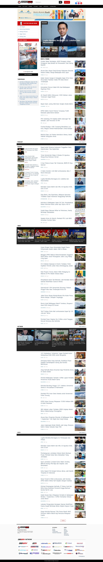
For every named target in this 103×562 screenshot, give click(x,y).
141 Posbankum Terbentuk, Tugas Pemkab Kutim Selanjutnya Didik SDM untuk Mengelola (56, 354)
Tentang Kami (55, 531)
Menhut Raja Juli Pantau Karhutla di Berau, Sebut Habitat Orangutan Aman (56, 135)
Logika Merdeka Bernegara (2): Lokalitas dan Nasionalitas (55, 180)
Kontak (53, 529)
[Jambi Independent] (23, 546)
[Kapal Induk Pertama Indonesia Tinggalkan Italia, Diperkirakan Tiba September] (80, 149)
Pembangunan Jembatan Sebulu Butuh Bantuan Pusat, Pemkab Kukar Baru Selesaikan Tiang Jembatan (56, 455)
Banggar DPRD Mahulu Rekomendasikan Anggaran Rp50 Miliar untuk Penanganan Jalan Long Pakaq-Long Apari (57, 256)
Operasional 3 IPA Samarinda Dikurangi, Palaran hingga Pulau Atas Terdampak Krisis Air (56, 289)
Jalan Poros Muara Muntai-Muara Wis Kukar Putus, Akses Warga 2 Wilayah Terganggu (28, 97)
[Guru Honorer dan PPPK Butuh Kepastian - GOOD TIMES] (43, 233)
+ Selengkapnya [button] (81, 556)
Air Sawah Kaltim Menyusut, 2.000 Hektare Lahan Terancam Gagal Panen (56, 96)
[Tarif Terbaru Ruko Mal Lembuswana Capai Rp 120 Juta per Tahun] (80, 313)
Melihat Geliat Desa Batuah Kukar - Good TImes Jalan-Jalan (26, 240)
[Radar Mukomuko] (23, 553)
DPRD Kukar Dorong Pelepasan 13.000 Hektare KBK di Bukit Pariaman (57, 402)
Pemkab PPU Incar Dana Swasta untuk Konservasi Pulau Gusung (57, 394)
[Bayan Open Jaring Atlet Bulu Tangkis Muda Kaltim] (80, 105)
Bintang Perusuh (23, 31)
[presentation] (85, 339)
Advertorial (46, 6)
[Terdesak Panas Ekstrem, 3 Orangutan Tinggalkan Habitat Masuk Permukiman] (21, 167)
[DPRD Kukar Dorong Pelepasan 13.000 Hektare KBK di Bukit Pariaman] (80, 403)
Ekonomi (30, 6)
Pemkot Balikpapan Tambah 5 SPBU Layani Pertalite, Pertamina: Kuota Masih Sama (57, 379)
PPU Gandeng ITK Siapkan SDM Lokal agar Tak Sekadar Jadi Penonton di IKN (56, 120)
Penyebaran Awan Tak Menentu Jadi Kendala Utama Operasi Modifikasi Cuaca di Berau (57, 281)
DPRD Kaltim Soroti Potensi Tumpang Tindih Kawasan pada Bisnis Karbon (55, 112)
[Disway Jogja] (45, 550)
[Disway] (23, 543)
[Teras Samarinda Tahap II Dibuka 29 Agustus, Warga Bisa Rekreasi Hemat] (80, 157)
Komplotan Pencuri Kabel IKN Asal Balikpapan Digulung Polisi (55, 88)
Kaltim (25, 6)
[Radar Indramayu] (68, 543)
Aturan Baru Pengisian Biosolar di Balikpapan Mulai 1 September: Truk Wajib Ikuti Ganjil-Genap (57, 418)
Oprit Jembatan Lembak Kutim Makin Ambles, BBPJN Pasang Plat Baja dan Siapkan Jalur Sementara (55, 464)
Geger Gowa (22, 34)
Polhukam (36, 6)
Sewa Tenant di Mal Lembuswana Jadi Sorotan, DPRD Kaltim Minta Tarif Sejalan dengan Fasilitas (31, 158)
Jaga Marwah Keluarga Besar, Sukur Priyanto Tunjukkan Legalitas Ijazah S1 (25, 343)
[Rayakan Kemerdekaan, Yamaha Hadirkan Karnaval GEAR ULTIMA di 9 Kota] (77, 335)
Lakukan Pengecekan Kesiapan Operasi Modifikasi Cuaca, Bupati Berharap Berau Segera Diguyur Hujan (57, 505)
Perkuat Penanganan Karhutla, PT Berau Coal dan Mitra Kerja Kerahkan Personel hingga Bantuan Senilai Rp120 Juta (56, 488)
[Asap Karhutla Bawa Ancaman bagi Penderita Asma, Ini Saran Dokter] (80, 372)
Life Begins (21, 27)
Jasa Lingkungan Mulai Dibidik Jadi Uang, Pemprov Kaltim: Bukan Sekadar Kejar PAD (57, 426)
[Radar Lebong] (45, 553)
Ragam (40, 6)
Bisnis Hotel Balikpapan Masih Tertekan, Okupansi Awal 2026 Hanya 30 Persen (56, 304)
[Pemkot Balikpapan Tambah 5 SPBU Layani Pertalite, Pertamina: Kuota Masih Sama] (80, 380)
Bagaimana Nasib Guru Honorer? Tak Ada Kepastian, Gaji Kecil (77, 240)
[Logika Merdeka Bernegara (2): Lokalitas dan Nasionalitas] (80, 181)
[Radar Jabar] (57, 550)
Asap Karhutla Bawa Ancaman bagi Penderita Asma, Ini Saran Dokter (57, 371)
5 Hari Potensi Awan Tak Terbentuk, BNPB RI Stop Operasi (57, 164)
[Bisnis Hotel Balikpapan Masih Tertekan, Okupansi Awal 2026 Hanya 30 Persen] (80, 305)
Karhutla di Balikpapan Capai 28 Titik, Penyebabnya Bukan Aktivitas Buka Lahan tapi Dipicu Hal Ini (27, 83)
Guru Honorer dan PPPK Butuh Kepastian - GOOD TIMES (42, 240)
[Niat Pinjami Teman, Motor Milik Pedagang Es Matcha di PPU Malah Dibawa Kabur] (80, 274)
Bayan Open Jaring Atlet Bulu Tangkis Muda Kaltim (57, 104)
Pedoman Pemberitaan (56, 532)
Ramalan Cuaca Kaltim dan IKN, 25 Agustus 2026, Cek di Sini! (56, 447)
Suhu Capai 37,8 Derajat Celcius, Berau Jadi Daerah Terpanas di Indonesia (57, 472)
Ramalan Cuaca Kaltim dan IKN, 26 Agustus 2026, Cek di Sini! (27, 87)
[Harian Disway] (34, 543)
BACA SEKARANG (28, 74)
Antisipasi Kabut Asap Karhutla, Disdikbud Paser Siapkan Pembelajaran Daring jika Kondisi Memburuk (56, 362)
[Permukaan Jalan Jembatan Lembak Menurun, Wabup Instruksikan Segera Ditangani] (21, 183)
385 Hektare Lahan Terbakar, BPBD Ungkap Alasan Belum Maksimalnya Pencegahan (57, 410)
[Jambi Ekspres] (34, 546)
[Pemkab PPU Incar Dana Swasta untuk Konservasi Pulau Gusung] (80, 395)
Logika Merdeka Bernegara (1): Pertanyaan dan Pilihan (31, 149)
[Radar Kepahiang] (68, 550)
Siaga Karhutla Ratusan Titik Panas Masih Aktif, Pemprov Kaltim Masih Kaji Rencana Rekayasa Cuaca (56, 513)
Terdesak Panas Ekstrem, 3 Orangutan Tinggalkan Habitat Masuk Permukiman (32, 166)
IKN (23, 6)
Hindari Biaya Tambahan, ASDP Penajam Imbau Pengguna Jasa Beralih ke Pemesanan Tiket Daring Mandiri (57, 63)
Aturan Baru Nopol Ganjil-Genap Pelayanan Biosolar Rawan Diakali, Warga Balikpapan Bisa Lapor (57, 72)
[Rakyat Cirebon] (79, 543)
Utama (19, 6)
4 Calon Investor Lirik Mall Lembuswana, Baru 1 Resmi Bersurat (56, 172)
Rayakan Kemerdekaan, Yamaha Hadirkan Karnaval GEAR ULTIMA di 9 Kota (77, 343)
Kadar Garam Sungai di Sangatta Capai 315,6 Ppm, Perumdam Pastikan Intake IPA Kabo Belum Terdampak (57, 80)
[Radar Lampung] (57, 546)
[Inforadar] (45, 546)
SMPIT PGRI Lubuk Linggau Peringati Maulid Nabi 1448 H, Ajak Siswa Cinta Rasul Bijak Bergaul (59, 344)
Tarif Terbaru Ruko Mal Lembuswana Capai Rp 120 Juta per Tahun (57, 312)
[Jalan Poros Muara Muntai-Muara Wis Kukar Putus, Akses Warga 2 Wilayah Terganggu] (80, 297)
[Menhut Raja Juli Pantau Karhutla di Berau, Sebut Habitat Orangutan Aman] (80, 136)
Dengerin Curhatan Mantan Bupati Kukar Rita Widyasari (60, 240)
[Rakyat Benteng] (68, 553)
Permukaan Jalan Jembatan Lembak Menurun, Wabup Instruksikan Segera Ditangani (32, 182)
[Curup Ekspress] (79, 550)
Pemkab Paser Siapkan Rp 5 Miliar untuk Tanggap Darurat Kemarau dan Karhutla (57, 320)
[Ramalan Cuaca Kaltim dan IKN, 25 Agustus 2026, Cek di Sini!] (80, 447)
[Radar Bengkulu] (34, 553)
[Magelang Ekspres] (79, 546)
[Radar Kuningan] (23, 550)
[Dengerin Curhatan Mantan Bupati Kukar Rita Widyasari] (60, 233)
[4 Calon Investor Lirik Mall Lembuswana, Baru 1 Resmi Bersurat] (80, 173)
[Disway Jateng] (68, 546)
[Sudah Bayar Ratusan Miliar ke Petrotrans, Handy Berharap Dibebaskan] (80, 212)
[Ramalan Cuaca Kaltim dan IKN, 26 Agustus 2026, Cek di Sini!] (80, 189)
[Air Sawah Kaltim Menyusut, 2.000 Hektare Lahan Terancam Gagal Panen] (80, 97)
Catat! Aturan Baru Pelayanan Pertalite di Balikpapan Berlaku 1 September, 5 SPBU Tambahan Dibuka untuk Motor (57, 497)
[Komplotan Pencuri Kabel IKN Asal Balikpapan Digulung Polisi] (80, 89)
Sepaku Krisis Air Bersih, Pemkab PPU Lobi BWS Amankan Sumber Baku (27, 92)
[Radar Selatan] (79, 553)
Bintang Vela (22, 36)
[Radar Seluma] (57, 553)
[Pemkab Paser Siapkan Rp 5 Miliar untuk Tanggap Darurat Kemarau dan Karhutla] (80, 321)
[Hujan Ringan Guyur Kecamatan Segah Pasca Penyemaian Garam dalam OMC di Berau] (80, 249)
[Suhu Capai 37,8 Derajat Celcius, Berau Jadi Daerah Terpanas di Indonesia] (80, 473)
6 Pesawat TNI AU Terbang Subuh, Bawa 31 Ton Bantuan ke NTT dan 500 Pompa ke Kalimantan (32, 174)
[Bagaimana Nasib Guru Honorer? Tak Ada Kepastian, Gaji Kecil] (77, 233)
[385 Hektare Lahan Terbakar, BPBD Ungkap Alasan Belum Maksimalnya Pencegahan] (80, 411)
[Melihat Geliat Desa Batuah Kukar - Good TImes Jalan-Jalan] (26, 233)
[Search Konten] (60, 2)
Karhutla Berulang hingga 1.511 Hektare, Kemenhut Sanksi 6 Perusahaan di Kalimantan (57, 387)
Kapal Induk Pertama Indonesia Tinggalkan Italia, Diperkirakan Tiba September (56, 148)
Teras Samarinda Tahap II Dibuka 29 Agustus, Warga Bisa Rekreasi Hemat (55, 156)
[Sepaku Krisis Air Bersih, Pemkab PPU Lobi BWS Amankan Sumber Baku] (80, 220)
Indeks (63, 520)
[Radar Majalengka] (34, 550)
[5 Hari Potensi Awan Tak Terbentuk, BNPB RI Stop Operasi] (80, 165)
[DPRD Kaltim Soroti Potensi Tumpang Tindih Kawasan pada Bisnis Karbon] (80, 113)
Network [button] (67, 2)
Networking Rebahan (24, 29)
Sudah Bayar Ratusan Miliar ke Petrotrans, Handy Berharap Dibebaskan (56, 211)
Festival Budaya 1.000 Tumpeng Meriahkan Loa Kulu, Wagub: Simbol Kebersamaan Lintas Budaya (56, 128)
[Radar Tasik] (45, 543)
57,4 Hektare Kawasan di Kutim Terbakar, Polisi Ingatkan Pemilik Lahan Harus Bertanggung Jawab (57, 265)
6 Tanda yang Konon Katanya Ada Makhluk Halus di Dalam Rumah (42, 343)
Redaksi (53, 530)
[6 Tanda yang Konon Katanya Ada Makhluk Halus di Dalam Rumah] (43, 335)
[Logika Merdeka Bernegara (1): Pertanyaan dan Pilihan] (21, 151)
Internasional (53, 6)
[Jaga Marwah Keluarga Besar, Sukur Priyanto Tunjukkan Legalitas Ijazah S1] (26, 335)
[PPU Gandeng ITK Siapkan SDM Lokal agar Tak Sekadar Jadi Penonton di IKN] (80, 121)
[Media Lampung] (57, 543)
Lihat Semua (82, 225)
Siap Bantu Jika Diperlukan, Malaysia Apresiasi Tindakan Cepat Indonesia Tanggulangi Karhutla (27, 103)
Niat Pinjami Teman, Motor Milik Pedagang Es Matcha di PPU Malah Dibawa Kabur (55, 273)
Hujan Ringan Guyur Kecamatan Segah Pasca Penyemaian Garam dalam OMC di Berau (55, 248)
